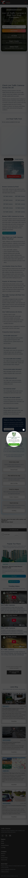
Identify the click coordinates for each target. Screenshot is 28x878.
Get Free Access (14, 444)
